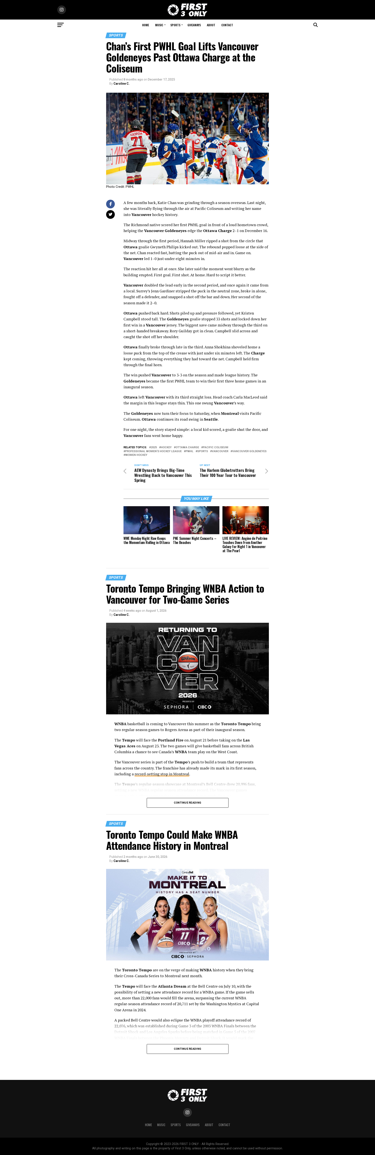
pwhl (189, 451)
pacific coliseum (215, 447)
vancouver (220, 451)
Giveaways (194, 25)
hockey (166, 447)
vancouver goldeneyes (249, 451)
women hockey (136, 455)
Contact (227, 25)
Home (145, 25)
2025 (154, 447)
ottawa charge (187, 447)
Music (159, 25)
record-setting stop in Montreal (162, 773)
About (211, 25)
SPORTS (175, 25)
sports (202, 451)
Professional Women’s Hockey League (153, 451)
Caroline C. (121, 83)
